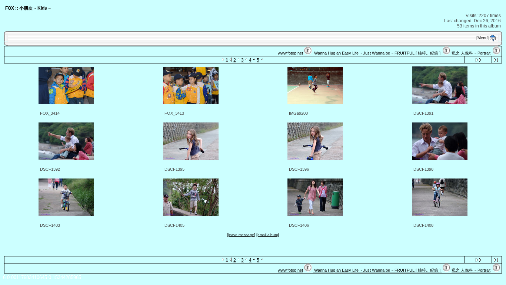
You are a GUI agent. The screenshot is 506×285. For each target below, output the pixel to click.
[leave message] (241, 235)
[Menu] (482, 38)
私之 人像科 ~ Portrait (471, 53)
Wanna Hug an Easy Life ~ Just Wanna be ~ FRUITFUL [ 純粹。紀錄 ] (377, 53)
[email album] (267, 235)
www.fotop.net (290, 53)
